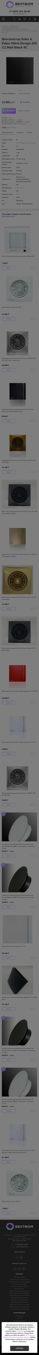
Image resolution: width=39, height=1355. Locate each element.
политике (20, 1331)
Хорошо (19, 1348)
